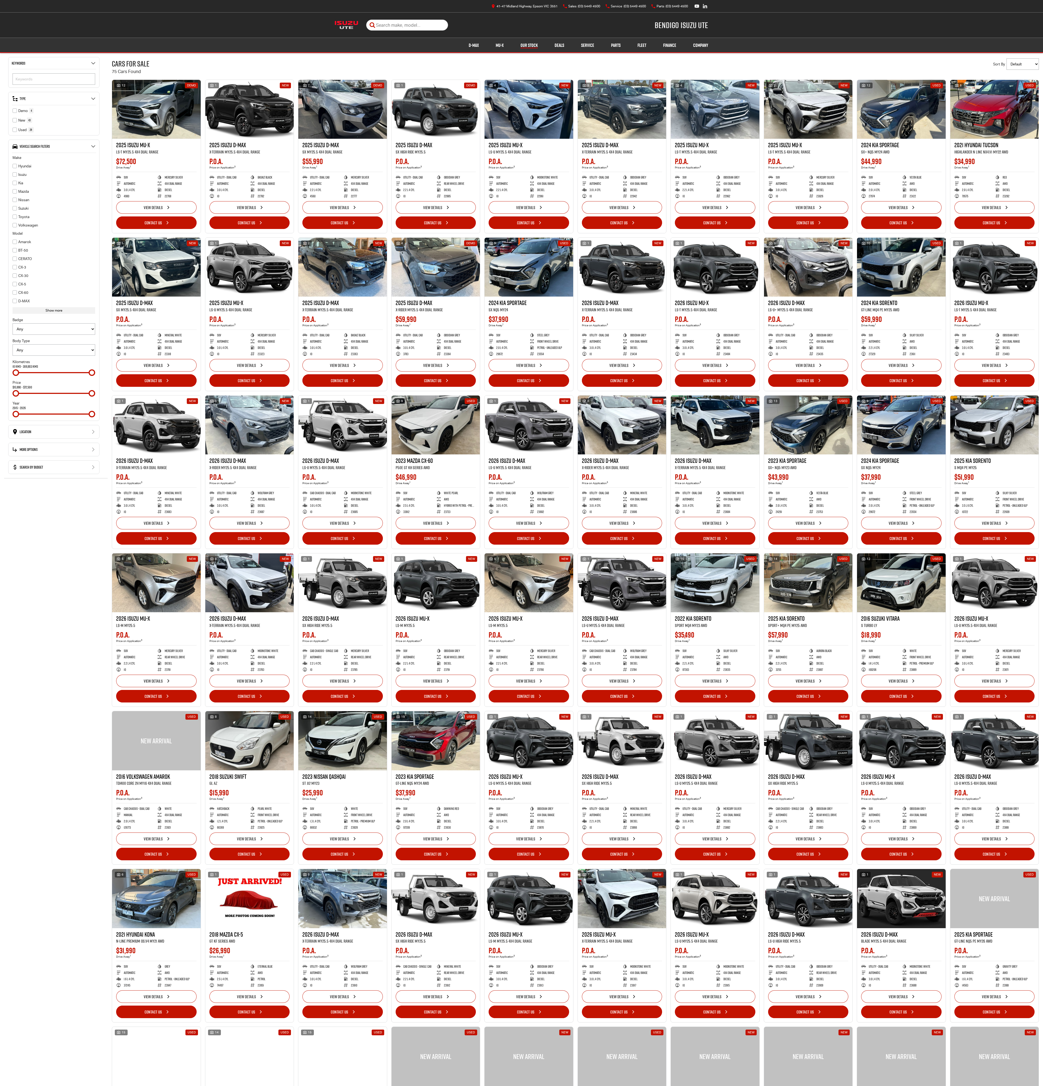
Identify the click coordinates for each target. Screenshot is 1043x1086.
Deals (559, 45)
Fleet (642, 45)
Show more (54, 310)
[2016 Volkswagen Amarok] (156, 740)
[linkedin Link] (705, 6)
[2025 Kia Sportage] (994, 898)
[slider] (16, 372)
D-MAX (474, 45)
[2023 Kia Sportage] (808, 425)
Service (587, 45)
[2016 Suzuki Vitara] (901, 582)
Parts (616, 45)
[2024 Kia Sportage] (901, 109)
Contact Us (153, 223)
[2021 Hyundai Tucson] (994, 109)
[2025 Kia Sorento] (994, 425)
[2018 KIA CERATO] (436, 1056)
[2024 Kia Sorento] (901, 267)
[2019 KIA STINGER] (622, 1056)
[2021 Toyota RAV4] (249, 1056)
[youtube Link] (696, 6)
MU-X (500, 45)
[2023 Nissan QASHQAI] (342, 740)
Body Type (21, 341)
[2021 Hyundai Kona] (156, 898)
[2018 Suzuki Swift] (249, 740)
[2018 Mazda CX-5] (249, 898)
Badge (18, 320)
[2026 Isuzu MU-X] (715, 267)
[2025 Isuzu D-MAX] (249, 109)
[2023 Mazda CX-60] (436, 425)
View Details (153, 207)
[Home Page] (346, 25)
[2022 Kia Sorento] (715, 582)
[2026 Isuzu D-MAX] (622, 267)
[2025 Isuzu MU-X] (156, 109)
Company (700, 45)
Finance (669, 45)
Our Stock (529, 45)
